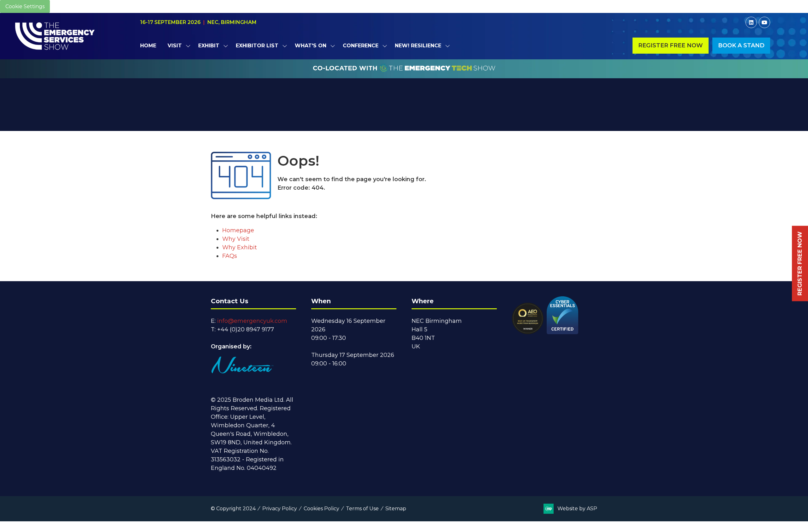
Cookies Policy (321, 509)
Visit (175, 46)
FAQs (229, 255)
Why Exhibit (239, 247)
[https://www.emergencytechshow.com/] (404, 75)
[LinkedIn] (751, 22)
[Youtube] (764, 22)
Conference (360, 46)
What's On (310, 46)
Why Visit (235, 238)
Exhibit (208, 46)
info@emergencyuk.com (252, 320)
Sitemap (395, 509)
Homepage (238, 230)
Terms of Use (362, 509)
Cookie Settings (25, 6)
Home (148, 46)
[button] (671, 46)
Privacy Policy (279, 509)
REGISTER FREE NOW (799, 264)
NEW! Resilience (418, 46)
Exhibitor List (257, 46)
